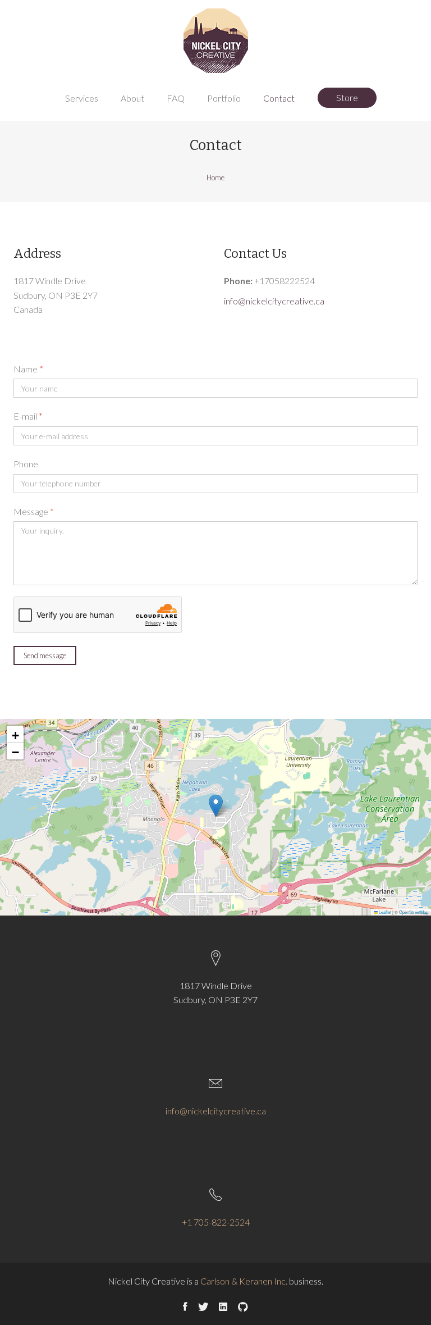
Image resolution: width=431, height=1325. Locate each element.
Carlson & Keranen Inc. (243, 1281)
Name (28, 368)
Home (215, 177)
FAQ (176, 98)
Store (347, 97)
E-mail (28, 416)
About (132, 98)
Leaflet (384, 912)
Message (33, 511)
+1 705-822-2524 (216, 1222)
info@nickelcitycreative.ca (274, 300)
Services (81, 98)
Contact (279, 98)
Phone (25, 463)
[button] (216, 805)
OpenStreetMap (413, 912)
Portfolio (224, 98)
